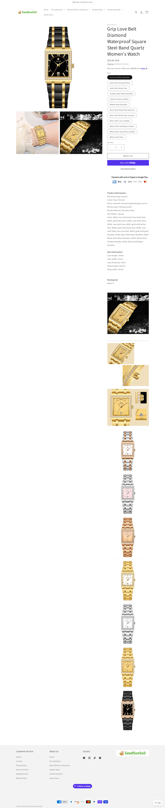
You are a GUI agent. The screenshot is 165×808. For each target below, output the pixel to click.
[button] (58, 9)
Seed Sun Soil (25, 806)
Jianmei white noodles (119, 99)
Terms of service (22, 770)
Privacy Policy (21, 765)
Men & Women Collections (60, 765)
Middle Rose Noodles (118, 104)
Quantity (110, 142)
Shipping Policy (22, 774)
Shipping (110, 64)
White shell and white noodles (122, 132)
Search (18, 757)
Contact (19, 761)
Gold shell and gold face (120, 83)
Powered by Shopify (36, 806)
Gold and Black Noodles (120, 77)
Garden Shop (55, 770)
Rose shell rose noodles (120, 121)
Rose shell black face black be (122, 110)
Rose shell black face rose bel (122, 115)
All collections (55, 761)
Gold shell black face (118, 88)
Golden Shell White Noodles (121, 94)
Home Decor (54, 778)
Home (52, 757)
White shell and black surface (122, 126)
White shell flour (117, 137)
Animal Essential (56, 774)
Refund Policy (21, 778)
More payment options (128, 168)
